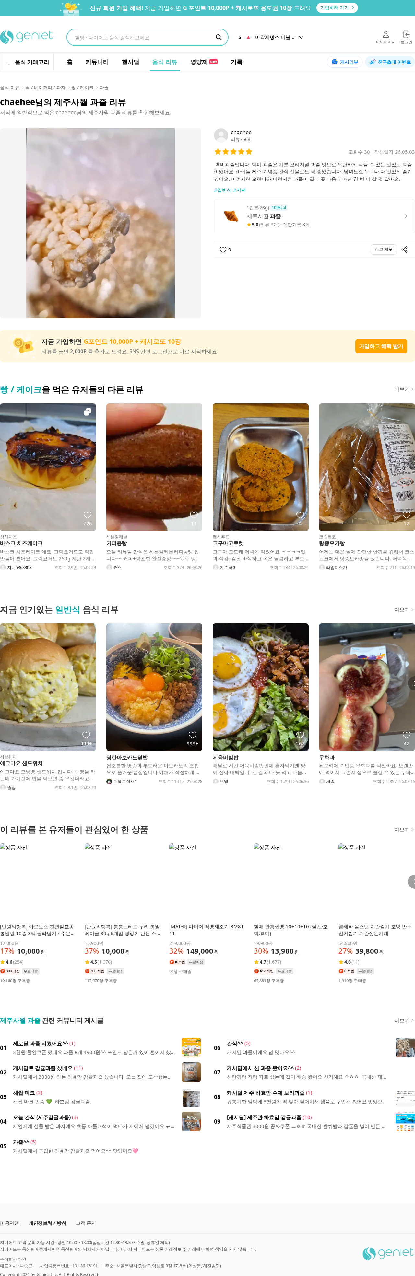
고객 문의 (86, 1223)
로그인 (406, 42)
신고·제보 (384, 249)
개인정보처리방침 (47, 1223)
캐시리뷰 (349, 62)
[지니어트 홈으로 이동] (26, 37)
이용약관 (9, 1223)
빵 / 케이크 (82, 87)
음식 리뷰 (9, 87)
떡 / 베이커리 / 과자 (45, 87)
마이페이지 (385, 42)
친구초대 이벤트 (394, 62)
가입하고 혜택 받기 (381, 346)
